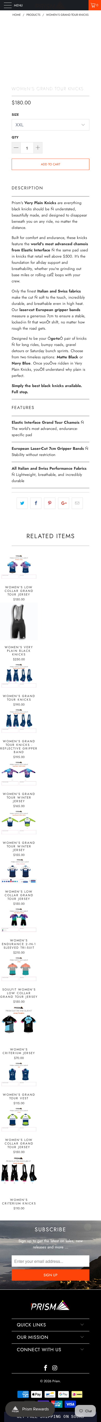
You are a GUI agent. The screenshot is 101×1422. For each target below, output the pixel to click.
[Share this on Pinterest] (49, 503)
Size (15, 114)
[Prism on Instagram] (55, 1368)
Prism (56, 1381)
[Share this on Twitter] (22, 503)
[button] (50, 1417)
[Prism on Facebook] (45, 1368)
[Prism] (50, 5)
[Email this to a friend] (77, 503)
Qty (15, 137)
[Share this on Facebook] (35, 503)
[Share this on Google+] (63, 503)
